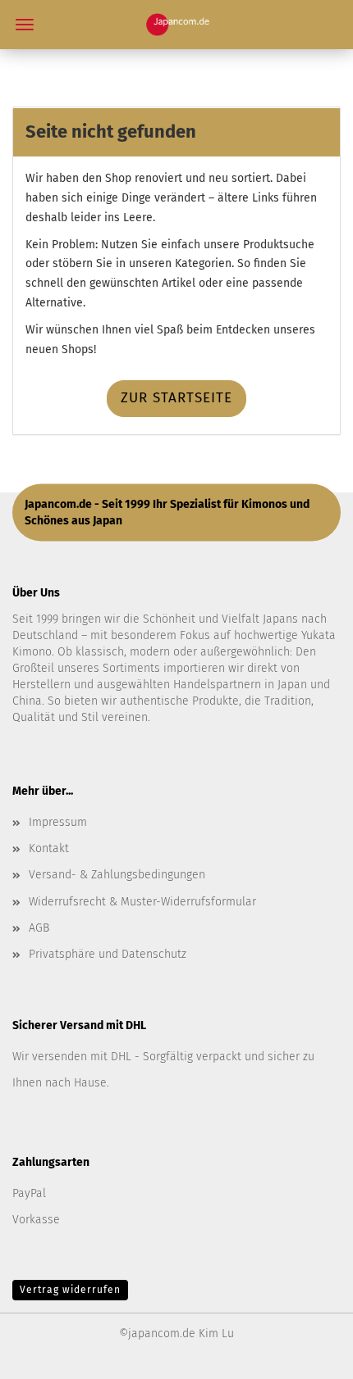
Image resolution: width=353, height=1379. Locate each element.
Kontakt (49, 848)
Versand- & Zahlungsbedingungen (117, 875)
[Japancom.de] (177, 24)
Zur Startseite (176, 397)
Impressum (58, 822)
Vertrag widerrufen (70, 1289)
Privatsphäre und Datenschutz (107, 954)
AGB (39, 928)
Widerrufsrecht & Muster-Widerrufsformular (142, 902)
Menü (24, 24)
